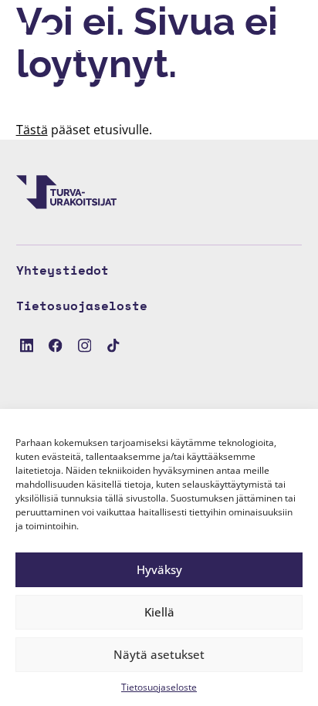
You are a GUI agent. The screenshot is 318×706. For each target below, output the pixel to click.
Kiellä (159, 612)
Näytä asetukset (159, 654)
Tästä (32, 129)
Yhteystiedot (62, 270)
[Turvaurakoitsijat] (66, 39)
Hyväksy (159, 569)
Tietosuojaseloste (159, 687)
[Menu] (282, 39)
